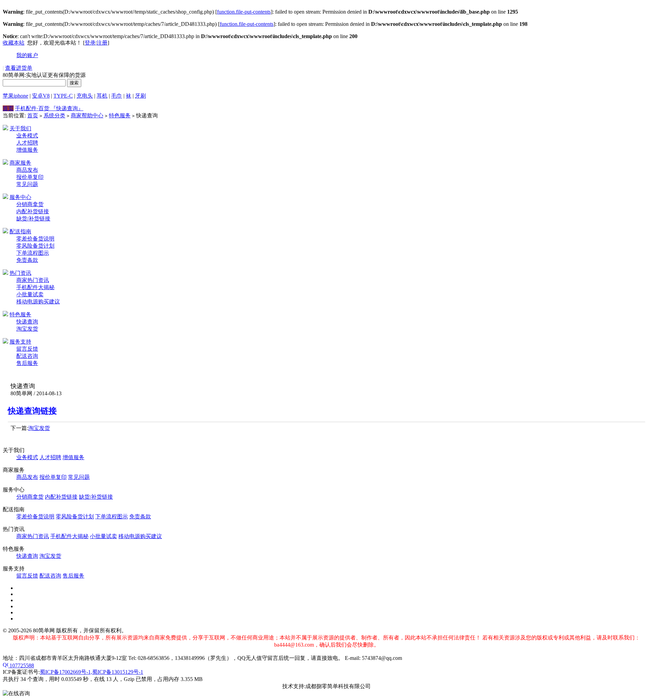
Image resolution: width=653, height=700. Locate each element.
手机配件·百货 (33, 108)
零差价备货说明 (35, 238)
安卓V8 (41, 96)
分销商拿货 (30, 204)
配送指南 (20, 231)
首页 (8, 108)
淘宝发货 (27, 329)
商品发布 (27, 170)
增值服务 (27, 150)
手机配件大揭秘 (35, 287)
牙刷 (140, 96)
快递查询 (27, 321)
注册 (102, 43)
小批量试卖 (30, 294)
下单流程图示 (32, 253)
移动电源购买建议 (38, 301)
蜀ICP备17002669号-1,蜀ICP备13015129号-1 (91, 672)
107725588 (21, 665)
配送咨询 (27, 356)
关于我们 (20, 128)
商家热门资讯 (32, 280)
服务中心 (20, 197)
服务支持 (20, 342)
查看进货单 (18, 68)
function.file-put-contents (244, 12)
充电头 (85, 96)
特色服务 (120, 115)
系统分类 (54, 115)
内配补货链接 (32, 211)
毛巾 (116, 96)
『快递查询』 (67, 108)
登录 (90, 43)
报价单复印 (30, 177)
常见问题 (27, 184)
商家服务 (20, 163)
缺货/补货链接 (33, 218)
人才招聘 (27, 143)
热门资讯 (20, 273)
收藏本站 (13, 43)
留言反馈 (27, 349)
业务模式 (27, 135)
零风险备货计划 (35, 246)
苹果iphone (15, 96)
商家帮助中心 (87, 115)
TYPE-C (63, 96)
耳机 (102, 96)
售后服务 (27, 363)
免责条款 (27, 260)
